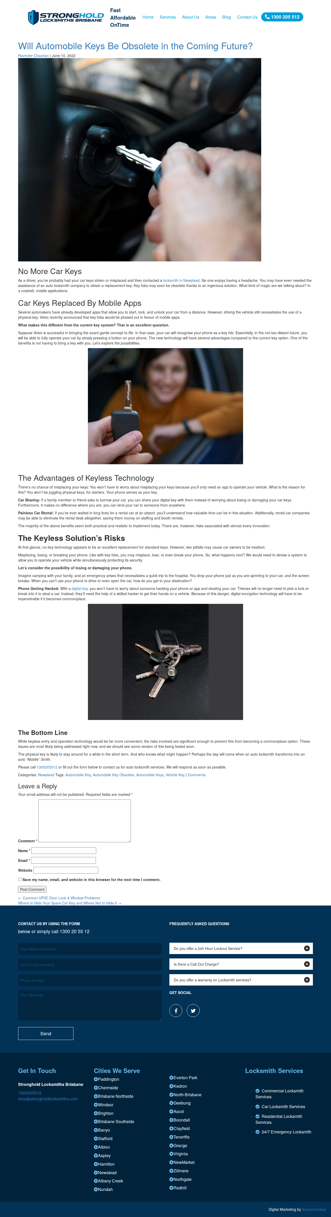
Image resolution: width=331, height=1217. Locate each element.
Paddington (108, 1079)
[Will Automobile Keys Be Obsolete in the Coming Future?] (139, 159)
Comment (27, 840)
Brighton (106, 1113)
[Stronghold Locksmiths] (67, 17)
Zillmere (181, 1171)
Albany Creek (110, 1181)
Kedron (180, 1086)
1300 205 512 (284, 16)
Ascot (179, 1111)
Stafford (105, 1138)
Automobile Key (78, 774)
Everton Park (185, 1077)
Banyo (104, 1130)
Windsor (105, 1105)
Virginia (181, 1154)
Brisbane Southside (116, 1121)
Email (24, 860)
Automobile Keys (150, 774)
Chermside (108, 1088)
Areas (210, 17)
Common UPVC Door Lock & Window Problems (59, 897)
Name (24, 850)
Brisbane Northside (115, 1096)
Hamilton (106, 1164)
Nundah (105, 1189)
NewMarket (184, 1162)
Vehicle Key (175, 774)
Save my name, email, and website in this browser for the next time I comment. (91, 879)
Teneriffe (182, 1137)
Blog (226, 17)
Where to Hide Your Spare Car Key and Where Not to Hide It (70, 903)
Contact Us (247, 17)
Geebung (182, 1103)
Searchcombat (314, 1209)
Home (148, 17)
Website (25, 870)
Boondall (182, 1120)
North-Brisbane (187, 1095)
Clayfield (182, 1128)
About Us (190, 17)
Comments (197, 774)
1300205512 (29, 1093)
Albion (104, 1147)
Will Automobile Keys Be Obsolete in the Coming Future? (135, 45)
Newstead (46, 774)
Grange (180, 1145)
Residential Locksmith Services (278, 1119)
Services (168, 17)
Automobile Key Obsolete (113, 774)
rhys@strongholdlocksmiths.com (48, 1099)
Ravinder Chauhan (33, 55)
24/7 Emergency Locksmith (285, 1132)
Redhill (180, 1188)
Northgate (183, 1179)
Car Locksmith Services (282, 1106)
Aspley (104, 1155)
